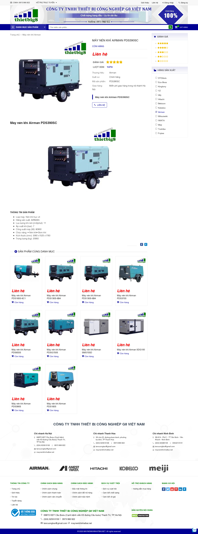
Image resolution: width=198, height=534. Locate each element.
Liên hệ (155, 2)
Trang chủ (15, 34)
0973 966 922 (24, 2)
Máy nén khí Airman (31, 34)
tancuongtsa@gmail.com (46, 448)
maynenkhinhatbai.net (45, 452)
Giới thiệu (145, 2)
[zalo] (194, 530)
